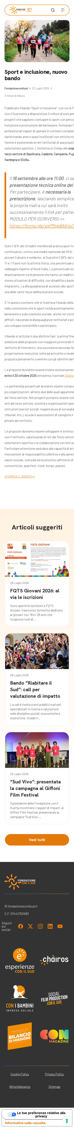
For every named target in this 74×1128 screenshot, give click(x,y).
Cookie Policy (19, 1074)
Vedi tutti (37, 839)
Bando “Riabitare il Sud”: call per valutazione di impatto (35, 689)
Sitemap (54, 1086)
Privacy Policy (54, 1074)
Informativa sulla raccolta (25, 1123)
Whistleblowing (19, 1086)
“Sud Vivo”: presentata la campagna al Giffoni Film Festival (35, 788)
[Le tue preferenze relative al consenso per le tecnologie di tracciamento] (67, 1121)
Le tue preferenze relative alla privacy (41, 1114)
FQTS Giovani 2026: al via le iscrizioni (34, 593)
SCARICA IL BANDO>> (20, 476)
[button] (63, 10)
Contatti (15, 127)
